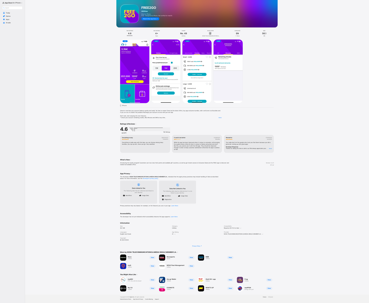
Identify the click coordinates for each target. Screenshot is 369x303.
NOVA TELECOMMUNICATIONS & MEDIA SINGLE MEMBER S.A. (242, 234)
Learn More (174, 205)
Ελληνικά (270, 297)
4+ (173, 234)
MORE (270, 148)
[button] (12, 12)
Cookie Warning (149, 299)
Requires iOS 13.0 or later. (231, 228)
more (220, 117)
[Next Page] (275, 144)
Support (157, 299)
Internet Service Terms (125, 299)
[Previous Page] (118, 144)
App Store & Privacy (138, 299)
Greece (264, 297)
